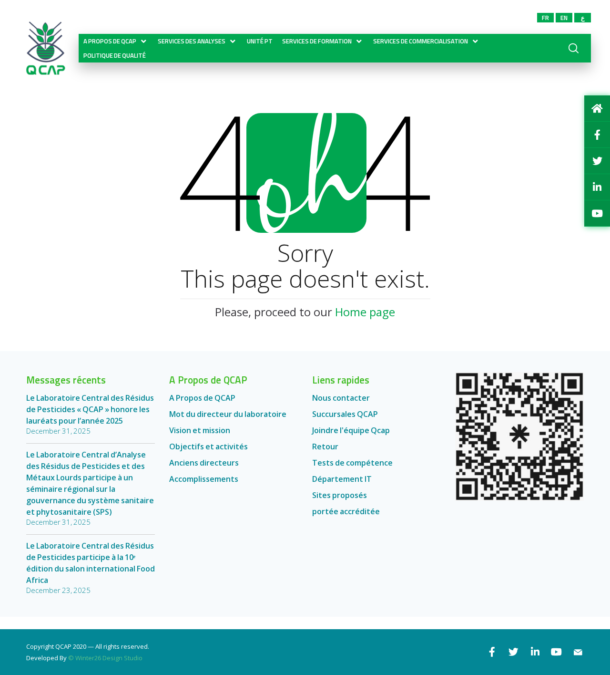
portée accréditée (346, 511)
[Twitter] (513, 652)
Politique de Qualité (114, 55)
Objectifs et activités (208, 446)
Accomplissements (203, 479)
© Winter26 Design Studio (105, 658)
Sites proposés (339, 495)
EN (564, 17)
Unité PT (260, 41)
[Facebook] (492, 652)
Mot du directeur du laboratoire (227, 414)
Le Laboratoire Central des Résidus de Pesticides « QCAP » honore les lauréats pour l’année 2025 (90, 409)
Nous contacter (341, 398)
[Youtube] (556, 652)
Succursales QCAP (345, 414)
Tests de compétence (352, 462)
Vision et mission (199, 430)
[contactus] (578, 652)
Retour (325, 446)
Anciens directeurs (204, 462)
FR (545, 17)
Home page (365, 312)
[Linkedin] (535, 652)
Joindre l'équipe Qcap (351, 430)
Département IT (342, 479)
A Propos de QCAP (202, 398)
